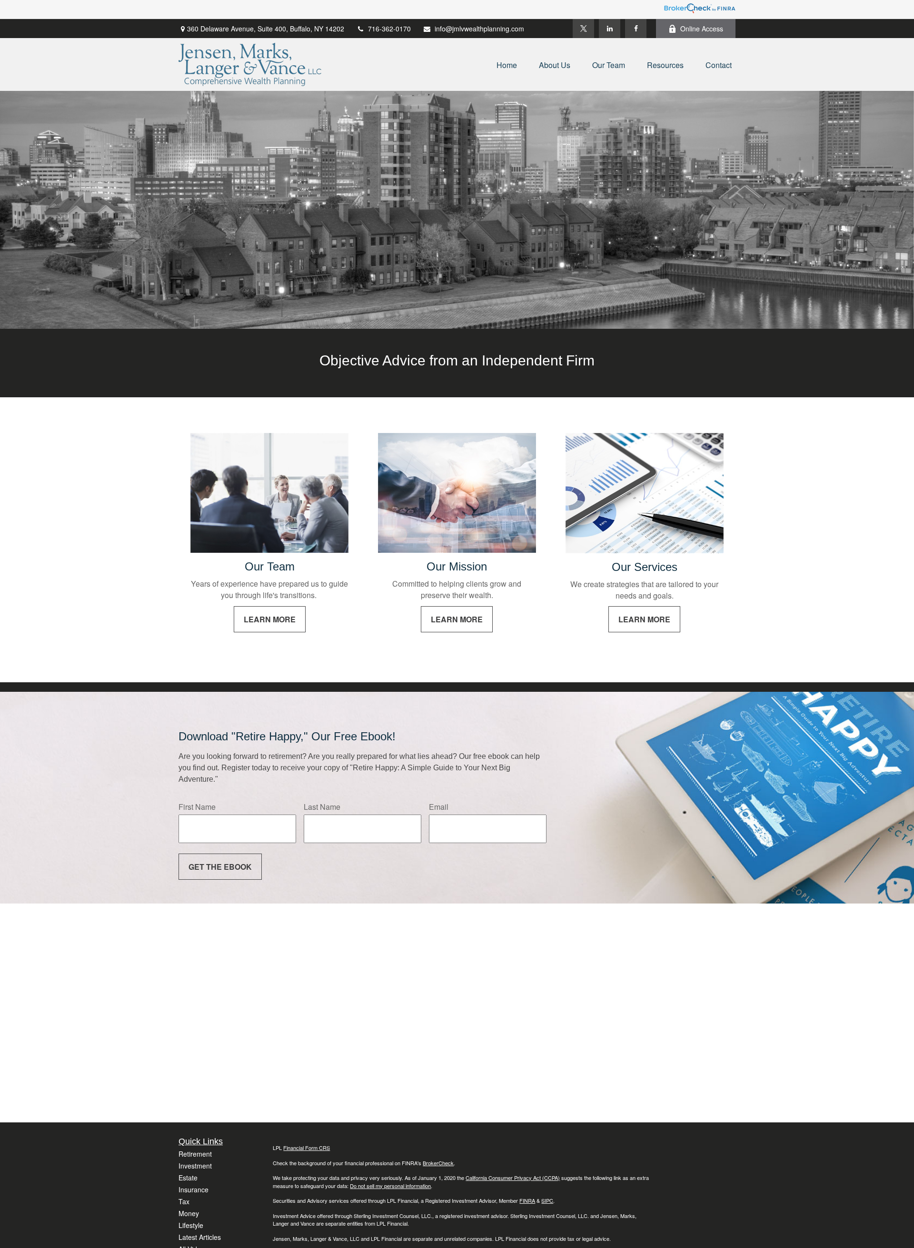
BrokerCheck (438, 1163)
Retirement (195, 1154)
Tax (184, 1201)
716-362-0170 (389, 28)
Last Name (322, 806)
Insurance (194, 1189)
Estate (188, 1177)
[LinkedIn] (609, 28)
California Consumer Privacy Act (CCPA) (513, 1177)
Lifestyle (191, 1225)
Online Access (701, 28)
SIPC (547, 1200)
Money (189, 1213)
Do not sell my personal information (390, 1185)
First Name (197, 806)
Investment (195, 1165)
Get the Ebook (220, 866)
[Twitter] (583, 28)
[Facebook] (635, 28)
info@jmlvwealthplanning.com (479, 28)
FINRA (527, 1200)
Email (438, 806)
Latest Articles (200, 1237)
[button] (507, 64)
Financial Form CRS (306, 1147)
